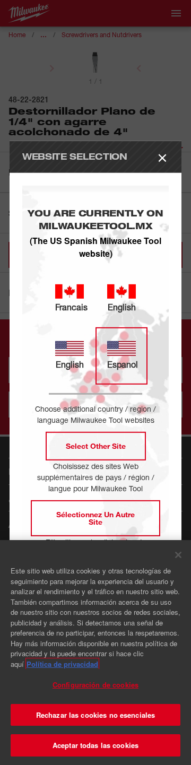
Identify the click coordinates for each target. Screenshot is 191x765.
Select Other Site (96, 445)
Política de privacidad (62, 664)
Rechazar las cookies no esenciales (95, 715)
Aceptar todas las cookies (95, 745)
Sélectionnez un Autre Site (95, 518)
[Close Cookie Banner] (178, 555)
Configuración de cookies (95, 685)
